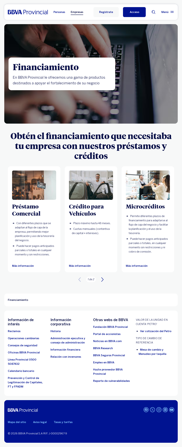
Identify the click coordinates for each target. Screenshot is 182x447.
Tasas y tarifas (63, 422)
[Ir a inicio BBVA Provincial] (28, 12)
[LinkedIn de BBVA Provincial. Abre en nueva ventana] (165, 409)
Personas (59, 12)
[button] (134, 12)
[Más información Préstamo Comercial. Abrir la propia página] (34, 185)
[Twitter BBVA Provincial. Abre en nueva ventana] (152, 409)
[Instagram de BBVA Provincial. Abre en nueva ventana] (158, 409)
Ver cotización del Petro (155, 331)
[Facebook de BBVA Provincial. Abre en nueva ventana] (146, 409)
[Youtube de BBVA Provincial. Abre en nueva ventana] (171, 409)
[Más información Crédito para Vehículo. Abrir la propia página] (91, 185)
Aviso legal (40, 422)
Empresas (77, 12)
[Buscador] (153, 12)
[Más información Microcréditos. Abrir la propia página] (148, 185)
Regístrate (106, 12)
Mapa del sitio (17, 422)
